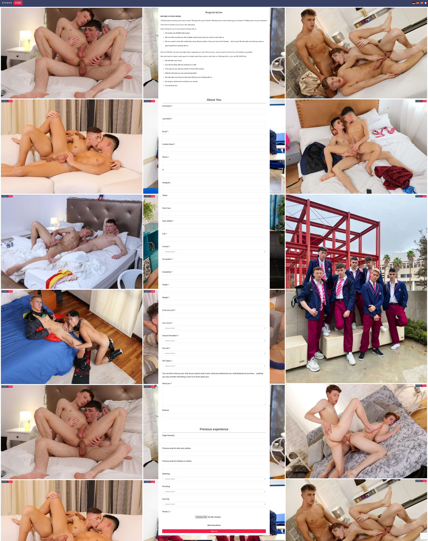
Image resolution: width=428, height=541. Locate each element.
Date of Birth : (168, 221)
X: (163, 170)
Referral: (165, 410)
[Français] (425, 3)
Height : (165, 285)
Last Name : (167, 119)
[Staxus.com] (11, 3)
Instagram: (166, 183)
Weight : (165, 297)
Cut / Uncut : (167, 323)
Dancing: (165, 499)
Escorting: (166, 486)
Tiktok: (164, 195)
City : (164, 234)
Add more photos (214, 525)
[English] (421, 3)
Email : (165, 131)
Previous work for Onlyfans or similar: (177, 461)
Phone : (165, 157)
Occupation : (167, 259)
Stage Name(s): (195, 431)
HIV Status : (167, 361)
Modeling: (166, 474)
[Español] (417, 3)
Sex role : (166, 348)
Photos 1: (166, 512)
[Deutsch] (413, 3)
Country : (166, 246)
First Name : (191, 102)
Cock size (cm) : (169, 310)
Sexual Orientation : (170, 336)
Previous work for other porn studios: (176, 448)
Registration (214, 12)
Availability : (167, 272)
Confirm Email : (168, 144)
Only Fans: (166, 208)
